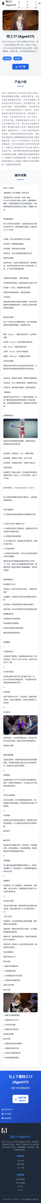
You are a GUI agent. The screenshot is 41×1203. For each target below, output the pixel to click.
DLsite (20, 1190)
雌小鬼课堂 (20, 1179)
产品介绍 (20, 1161)
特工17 (20, 1186)
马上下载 (22, 66)
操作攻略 (20, 1164)
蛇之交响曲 (20, 1183)
